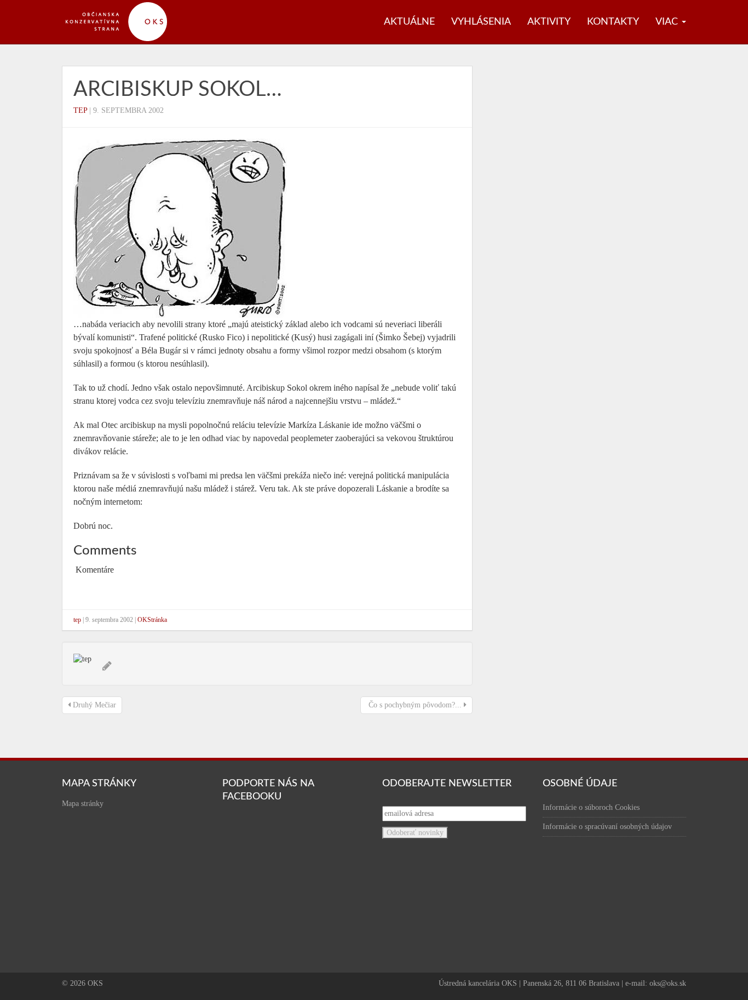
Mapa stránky (82, 803)
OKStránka (152, 620)
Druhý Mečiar (93, 705)
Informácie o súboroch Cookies (591, 807)
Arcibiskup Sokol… (177, 89)
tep (80, 110)
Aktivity (549, 22)
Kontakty (613, 22)
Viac (668, 22)
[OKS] (122, 5)
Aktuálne (409, 22)
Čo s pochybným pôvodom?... (415, 705)
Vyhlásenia (481, 22)
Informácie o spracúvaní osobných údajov (607, 826)
